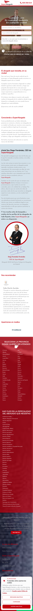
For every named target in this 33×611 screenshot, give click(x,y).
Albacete (4, 352)
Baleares (4, 366)
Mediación (5, 476)
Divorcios (5, 462)
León (19, 356)
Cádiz (4, 376)
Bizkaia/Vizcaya (6, 370)
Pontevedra (20, 376)
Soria (19, 386)
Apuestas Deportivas (7, 420)
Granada (4, 394)
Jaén (19, 350)
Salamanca (20, 378)
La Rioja (19, 352)
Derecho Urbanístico (7, 458)
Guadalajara (5, 396)
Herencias (5, 470)
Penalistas (5, 486)
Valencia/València (21, 394)
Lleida (19, 358)
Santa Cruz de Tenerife (23, 380)
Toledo (19, 392)
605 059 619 (27, 3)
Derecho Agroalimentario (8, 434)
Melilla (19, 366)
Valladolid (20, 396)
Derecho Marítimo (6, 450)
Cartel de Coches (6, 424)
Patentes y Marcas (7, 484)
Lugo (19, 360)
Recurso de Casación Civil (8, 498)
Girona (4, 392)
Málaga (19, 364)
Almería (4, 356)
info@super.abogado (8, 566)
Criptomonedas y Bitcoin (8, 428)
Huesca (4, 400)
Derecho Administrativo (8, 430)
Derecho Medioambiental (8, 452)
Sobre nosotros (6, 547)
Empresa (4, 464)
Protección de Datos (7, 492)
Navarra (19, 370)
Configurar (16, 601)
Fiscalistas (5, 468)
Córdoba (4, 386)
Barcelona (5, 368)
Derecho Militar (6, 454)
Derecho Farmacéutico (7, 444)
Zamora (19, 398)
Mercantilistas (6, 480)
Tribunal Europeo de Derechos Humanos (11, 506)
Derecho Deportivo (7, 442)
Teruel (19, 390)
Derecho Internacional (7, 448)
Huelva (4, 398)
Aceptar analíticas (16, 606)
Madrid (19, 362)
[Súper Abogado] (7, 3)
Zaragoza (20, 400)
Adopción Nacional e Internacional (10, 418)
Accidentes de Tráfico (7, 416)
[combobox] (14, 27)
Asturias (4, 360)
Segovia (19, 382)
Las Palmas (20, 354)
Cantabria (5, 378)
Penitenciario (5, 488)
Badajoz (4, 364)
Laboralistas (5, 474)
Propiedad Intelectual (7, 490)
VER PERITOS (16, 532)
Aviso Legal (31, 4)
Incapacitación (6, 472)
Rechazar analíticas (16, 597)
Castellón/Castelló (6, 380)
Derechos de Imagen (7, 460)
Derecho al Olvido (6, 436)
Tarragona (20, 388)
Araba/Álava (5, 358)
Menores (4, 478)
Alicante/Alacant (6, 354)
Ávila (4, 362)
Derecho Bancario (6, 438)
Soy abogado (6, 559)
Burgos (4, 372)
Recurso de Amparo (7, 496)
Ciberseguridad (6, 426)
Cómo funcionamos (8, 551)
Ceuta (4, 382)
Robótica (4, 500)
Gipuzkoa (5, 390)
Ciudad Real (5, 384)
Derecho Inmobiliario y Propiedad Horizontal (12, 446)
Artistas (4, 422)
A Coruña (5, 350)
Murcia (19, 368)
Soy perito (5, 562)
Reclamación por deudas (8, 494)
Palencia (19, 374)
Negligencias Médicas (7, 482)
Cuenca (4, 388)
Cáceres (4, 374)
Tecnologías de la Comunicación (9, 502)
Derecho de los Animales (8, 440)
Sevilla (19, 384)
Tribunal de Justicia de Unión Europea (11, 504)
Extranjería (5, 466)
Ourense (19, 372)
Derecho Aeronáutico (7, 432)
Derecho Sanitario (6, 456)
